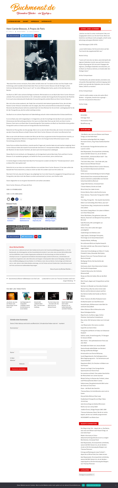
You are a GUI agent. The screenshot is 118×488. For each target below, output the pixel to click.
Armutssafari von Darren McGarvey (92, 353)
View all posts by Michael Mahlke (61, 269)
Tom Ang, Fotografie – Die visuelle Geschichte (95, 200)
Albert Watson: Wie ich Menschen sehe (93, 309)
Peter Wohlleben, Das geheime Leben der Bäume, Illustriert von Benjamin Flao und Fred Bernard (95, 217)
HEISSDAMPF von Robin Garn (90, 417)
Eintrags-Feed (85, 118)
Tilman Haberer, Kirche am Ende (91, 186)
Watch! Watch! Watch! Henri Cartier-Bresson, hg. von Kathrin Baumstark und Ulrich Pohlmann (67, 305)
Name (12, 352)
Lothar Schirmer (37, 228)
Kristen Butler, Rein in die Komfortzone (93, 192)
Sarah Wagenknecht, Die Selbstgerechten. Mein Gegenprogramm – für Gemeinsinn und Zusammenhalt (95, 358)
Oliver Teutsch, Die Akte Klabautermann (93, 299)
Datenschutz (46, 21)
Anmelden (84, 115)
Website (22, 364)
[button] (8, 199)
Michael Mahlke (21, 31)
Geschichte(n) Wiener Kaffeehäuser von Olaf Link (24, 278)
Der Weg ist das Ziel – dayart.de (90, 428)
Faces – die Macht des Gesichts (90, 388)
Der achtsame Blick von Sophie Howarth (93, 243)
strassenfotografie (56, 228)
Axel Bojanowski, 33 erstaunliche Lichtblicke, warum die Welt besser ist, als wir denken (25, 305)
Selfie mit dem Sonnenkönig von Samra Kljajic (95, 174)
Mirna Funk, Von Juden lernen (90, 189)
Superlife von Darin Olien (88, 328)
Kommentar (14, 328)
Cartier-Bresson (19, 228)
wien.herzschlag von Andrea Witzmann (93, 404)
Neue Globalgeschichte (88, 312)
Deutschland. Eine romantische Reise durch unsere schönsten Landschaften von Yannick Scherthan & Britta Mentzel (94, 179)
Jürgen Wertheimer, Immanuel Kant (92, 184)
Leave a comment (34, 31)
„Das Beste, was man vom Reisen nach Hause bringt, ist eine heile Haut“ (95, 430)
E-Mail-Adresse (13, 359)
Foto (18, 226)
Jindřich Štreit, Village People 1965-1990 (93, 409)
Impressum (35, 21)
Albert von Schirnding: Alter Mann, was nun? (94, 203)
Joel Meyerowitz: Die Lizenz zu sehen (92, 325)
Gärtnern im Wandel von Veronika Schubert (94, 286)
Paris (46, 228)
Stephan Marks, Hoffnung (89, 240)
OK (83, 485)
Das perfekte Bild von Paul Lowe (91, 396)
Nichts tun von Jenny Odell (89, 407)
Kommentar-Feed (86, 120)
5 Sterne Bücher (14, 21)
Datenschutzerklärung (93, 485)
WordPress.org (85, 123)
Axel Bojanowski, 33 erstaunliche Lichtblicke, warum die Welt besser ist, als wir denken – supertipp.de (95, 459)
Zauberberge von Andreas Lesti (90, 233)
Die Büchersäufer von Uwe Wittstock (92, 302)
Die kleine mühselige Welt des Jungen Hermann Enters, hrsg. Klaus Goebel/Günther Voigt (95, 141)
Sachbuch (25, 226)
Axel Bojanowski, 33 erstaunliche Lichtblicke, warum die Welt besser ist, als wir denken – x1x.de (95, 445)
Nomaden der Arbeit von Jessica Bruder (93, 345)
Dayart (25, 21)
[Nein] (116, 485)
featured (28, 228)
